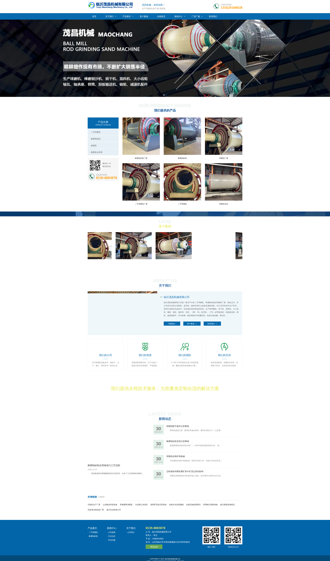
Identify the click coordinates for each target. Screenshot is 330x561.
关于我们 (109, 16)
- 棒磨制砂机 (93, 536)
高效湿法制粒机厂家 (96, 509)
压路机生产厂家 (94, 504)
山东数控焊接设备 (110, 504)
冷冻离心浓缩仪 (141, 504)
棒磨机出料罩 (96, 152)
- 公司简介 (130, 532)
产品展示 (127, 16)
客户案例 (144, 16)
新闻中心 (178, 16)
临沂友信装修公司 (113, 509)
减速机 (94, 145)
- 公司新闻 (111, 532)
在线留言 (161, 16)
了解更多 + (172, 323)
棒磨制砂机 (96, 138)
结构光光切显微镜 (176, 504)
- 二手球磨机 (93, 532)
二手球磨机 (96, 132)
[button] (163, 95)
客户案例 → (192, 323)
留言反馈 (154, 546)
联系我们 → (212, 323)
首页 (94, 16)
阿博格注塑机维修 (210, 504)
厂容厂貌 (196, 16)
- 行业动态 (111, 536)
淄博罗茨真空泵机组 (158, 504)
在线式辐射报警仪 (193, 504)
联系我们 (213, 16)
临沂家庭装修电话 (227, 504)
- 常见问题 (111, 540)
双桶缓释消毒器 (126, 504)
